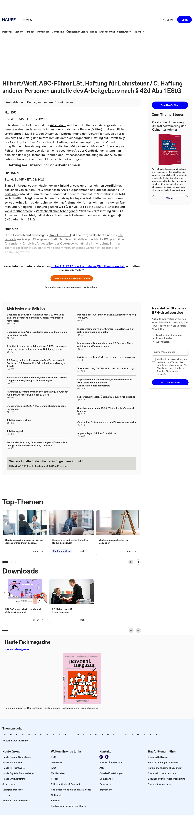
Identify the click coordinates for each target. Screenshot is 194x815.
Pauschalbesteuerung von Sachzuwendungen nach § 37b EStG (106, 316)
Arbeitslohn (58, 125)
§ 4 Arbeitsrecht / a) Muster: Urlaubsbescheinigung (106, 357)
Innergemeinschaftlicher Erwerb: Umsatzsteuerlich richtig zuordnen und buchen (105, 330)
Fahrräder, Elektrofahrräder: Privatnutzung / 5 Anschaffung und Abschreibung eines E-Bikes (38, 393)
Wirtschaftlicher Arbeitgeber (56, 211)
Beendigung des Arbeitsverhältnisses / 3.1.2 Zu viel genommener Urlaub (37, 333)
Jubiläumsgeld (15, 431)
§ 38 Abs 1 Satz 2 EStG (88, 207)
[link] (7, 31)
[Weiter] (138, 562)
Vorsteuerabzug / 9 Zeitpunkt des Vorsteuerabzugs (106, 368)
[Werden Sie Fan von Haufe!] (107, 757)
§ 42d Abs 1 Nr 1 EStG (20, 219)
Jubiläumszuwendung (19, 420)
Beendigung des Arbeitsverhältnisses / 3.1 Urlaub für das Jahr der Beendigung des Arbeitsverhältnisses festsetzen (36, 317)
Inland (64, 185)
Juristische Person (77, 129)
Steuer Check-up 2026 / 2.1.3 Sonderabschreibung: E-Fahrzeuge (37, 407)
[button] (184, 19)
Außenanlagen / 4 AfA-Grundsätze (96, 433)
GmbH (27, 243)
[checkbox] (154, 359)
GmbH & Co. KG (60, 235)
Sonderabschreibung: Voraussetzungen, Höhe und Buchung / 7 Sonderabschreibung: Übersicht (37, 444)
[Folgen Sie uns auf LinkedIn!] (101, 757)
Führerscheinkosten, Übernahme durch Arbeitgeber (106, 396)
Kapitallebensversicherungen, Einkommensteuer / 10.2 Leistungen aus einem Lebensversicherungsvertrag (105, 382)
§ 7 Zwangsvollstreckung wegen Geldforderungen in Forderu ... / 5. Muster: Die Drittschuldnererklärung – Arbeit (36, 363)
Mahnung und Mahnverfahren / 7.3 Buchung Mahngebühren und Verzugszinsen (105, 345)
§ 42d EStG (30, 133)
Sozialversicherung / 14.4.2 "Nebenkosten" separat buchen (105, 409)
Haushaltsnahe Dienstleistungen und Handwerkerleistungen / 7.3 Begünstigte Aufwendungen (37, 379)
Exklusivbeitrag (61, 550)
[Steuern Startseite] (9, 19)
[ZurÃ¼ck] (130, 562)
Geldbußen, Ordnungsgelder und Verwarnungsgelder (106, 422)
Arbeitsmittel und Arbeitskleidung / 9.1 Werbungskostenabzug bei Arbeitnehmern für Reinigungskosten (37, 348)
